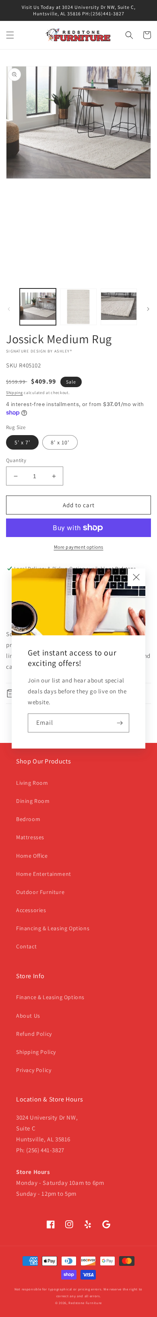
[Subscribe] (120, 722)
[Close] (136, 577)
